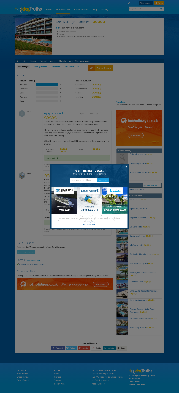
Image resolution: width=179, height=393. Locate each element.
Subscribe (103, 180)
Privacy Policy (91, 222)
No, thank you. (89, 224)
